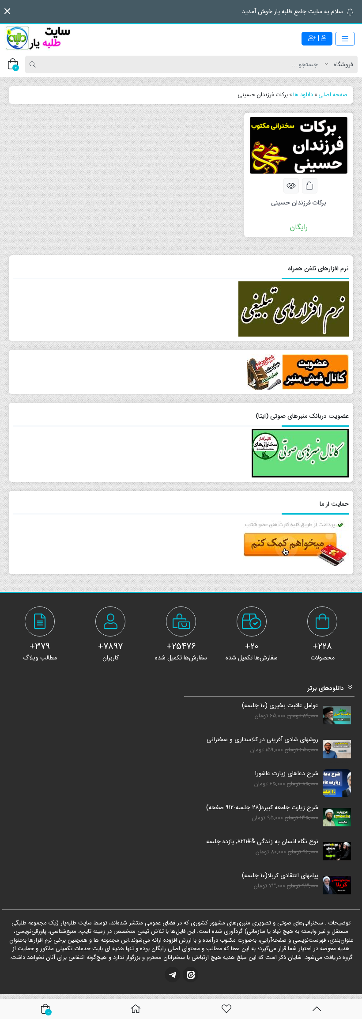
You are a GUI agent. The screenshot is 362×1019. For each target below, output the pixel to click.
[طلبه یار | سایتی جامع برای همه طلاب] (37, 38)
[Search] (34, 64)
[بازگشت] (317, 1009)
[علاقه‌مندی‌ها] (226, 1009)
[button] (7, 11)
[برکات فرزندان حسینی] (299, 145)
